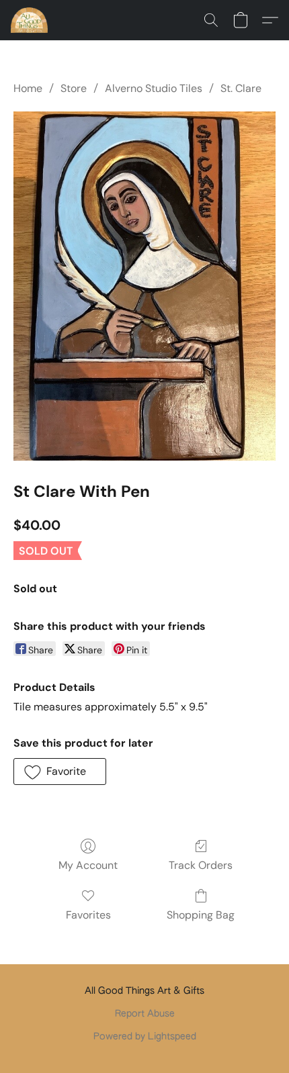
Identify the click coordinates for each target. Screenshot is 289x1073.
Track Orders (201, 865)
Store (73, 88)
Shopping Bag (201, 915)
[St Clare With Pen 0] (144, 286)
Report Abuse (145, 1014)
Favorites (88, 915)
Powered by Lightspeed (144, 1036)
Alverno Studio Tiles (153, 88)
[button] (30, 20)
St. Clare (240, 88)
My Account (88, 865)
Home (27, 88)
